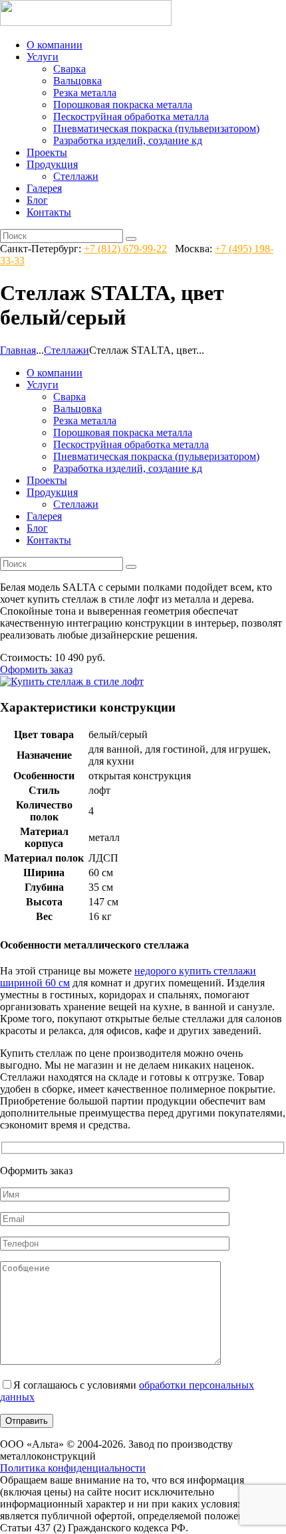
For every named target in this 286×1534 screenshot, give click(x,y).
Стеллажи (66, 350)
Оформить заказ (36, 669)
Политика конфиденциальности (73, 1468)
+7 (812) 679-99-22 (125, 248)
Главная (18, 350)
